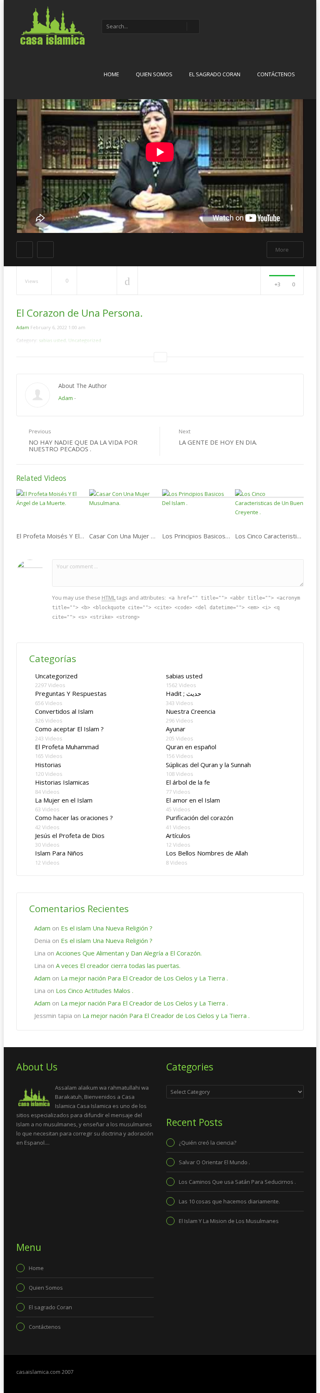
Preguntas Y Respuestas (71, 693)
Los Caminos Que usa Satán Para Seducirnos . (237, 1181)
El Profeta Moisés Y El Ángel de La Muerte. (77, 536)
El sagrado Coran (214, 74)
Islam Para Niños (59, 853)
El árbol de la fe (188, 782)
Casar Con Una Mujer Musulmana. (136, 536)
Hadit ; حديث (183, 693)
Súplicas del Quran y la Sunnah (208, 764)
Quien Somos (154, 74)
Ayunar (175, 729)
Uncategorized (56, 676)
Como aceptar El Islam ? (69, 729)
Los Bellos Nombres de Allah (207, 853)
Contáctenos (276, 74)
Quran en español (191, 747)
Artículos (178, 835)
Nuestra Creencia (190, 711)
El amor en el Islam (193, 800)
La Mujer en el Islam (63, 800)
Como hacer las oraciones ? (74, 817)
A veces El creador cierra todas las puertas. (118, 965)
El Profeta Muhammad (67, 747)
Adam (22, 327)
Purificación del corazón (199, 817)
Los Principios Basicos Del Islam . (209, 536)
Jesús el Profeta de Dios (70, 835)
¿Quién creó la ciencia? (207, 1142)
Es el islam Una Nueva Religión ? (106, 928)
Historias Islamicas (62, 782)
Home (111, 74)
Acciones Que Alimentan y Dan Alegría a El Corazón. (129, 953)
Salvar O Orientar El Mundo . (214, 1162)
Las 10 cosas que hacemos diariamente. (229, 1201)
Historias (48, 764)
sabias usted (184, 676)
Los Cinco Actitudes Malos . (94, 990)
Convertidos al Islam (64, 711)
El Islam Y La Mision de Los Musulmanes (229, 1221)
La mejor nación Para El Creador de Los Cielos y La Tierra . (144, 978)
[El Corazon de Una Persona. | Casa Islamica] (51, 25)
